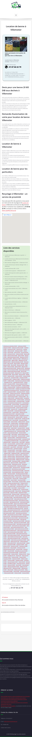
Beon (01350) (17, 363)
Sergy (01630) (13, 547)
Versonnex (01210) (21, 563)
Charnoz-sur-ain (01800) (16, 385)
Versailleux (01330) (12, 563)
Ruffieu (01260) (26, 495)
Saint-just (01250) (7, 525)
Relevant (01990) (14, 492)
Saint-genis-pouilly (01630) (9, 513)
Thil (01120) (18, 555)
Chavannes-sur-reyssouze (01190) (11, 390)
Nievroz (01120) (25, 475)
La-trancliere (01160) (23, 440)
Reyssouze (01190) (24, 494)
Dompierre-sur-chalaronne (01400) (11, 415)
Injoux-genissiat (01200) (13, 432)
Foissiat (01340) (14, 423)
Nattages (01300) (11, 473)
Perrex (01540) (15, 481)
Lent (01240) (26, 447)
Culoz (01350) (10, 410)
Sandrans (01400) (20, 544)
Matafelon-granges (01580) (9, 459)
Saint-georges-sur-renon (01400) (15, 514)
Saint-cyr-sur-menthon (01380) (20, 503)
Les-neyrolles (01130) (8, 448)
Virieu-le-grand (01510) (25, 571)
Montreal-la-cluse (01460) (17, 470)
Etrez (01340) (15, 420)
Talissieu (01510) (22, 554)
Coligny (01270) (11, 398)
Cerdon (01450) (18, 376)
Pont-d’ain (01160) (11, 486)
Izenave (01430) (22, 432)
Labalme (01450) (7, 442)
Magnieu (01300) (26, 451)
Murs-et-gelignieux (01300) (18, 472)
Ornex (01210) (19, 476)
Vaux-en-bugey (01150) (13, 562)
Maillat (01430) (7, 453)
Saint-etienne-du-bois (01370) (14, 510)
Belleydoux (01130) (23, 360)
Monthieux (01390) (25, 467)
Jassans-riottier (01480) (23, 434)
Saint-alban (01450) (8, 497)
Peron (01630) (14, 480)
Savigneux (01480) (23, 546)
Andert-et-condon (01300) (17, 347)
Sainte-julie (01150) (12, 543)
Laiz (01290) (22, 442)
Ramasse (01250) (25, 491)
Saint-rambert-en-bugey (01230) (15, 536)
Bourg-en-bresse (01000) (13, 369)
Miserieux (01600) (7, 464)
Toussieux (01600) (7, 558)
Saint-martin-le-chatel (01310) (9, 530)
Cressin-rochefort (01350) (21, 407)
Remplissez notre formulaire (8, 706)
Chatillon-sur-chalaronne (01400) (23, 388)
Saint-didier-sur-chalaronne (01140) (15, 508)
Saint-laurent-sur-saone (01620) (19, 525)
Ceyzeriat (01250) (15, 377)
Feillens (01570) (21, 421)
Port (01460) (14, 488)
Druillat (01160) (17, 418)
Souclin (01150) (22, 552)
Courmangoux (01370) (8, 406)
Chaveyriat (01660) (12, 391)
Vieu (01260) (18, 565)
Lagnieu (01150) (15, 442)
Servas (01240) (19, 549)
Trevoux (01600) (11, 560)
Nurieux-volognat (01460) (9, 476)
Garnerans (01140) (14, 425)
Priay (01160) (18, 491)
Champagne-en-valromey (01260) (22, 380)
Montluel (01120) (7, 469)
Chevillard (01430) (11, 395)
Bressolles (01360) (7, 374)
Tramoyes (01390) (16, 558)
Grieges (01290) (6, 428)
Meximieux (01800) (16, 461)
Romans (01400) (18, 495)
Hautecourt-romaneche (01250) (23, 429)
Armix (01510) (17, 352)
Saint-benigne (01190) (14, 502)
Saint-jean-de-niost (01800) (13, 519)
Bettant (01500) (6, 365)
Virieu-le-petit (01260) (8, 573)
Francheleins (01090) (23, 423)
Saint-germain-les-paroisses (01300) (19, 516)
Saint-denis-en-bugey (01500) (9, 505)
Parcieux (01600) (22, 478)
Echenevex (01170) (7, 420)
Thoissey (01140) (7, 557)
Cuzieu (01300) (15, 412)
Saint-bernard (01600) (8, 503)
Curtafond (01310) (7, 412)
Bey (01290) (13, 365)
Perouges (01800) (7, 481)
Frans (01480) (6, 425)
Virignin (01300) (17, 573)
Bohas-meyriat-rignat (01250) (9, 368)
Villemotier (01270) (7, 568)
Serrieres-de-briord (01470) (9, 549)
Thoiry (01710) (25, 555)
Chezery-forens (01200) (13, 396)
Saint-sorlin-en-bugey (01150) (14, 538)
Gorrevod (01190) (23, 426)
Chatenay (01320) (11, 387)
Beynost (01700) (20, 365)
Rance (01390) (6, 492)
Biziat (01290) (18, 366)
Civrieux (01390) (22, 396)
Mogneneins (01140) (16, 464)
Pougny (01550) (21, 488)
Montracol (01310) (7, 470)
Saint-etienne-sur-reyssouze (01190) (21, 511)
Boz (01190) (23, 371)
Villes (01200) (10, 569)
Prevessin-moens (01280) (8, 491)
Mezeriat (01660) (25, 461)
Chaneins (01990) (11, 384)
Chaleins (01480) (16, 379)
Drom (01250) (10, 418)
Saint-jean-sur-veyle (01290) (20, 522)
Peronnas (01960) (21, 480)
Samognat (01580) (11, 544)
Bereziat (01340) (24, 363)
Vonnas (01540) (25, 573)
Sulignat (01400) (6, 554)
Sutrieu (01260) (14, 554)
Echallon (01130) (25, 418)
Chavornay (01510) (21, 391)
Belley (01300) (15, 360)
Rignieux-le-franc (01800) (8, 495)
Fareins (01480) (6, 421)
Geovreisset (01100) (7, 426)
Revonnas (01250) (7, 494)
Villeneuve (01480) (16, 568)
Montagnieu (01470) (12, 465)
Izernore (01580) (6, 434)
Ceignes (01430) (11, 376)
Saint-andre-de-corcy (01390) (20, 499)
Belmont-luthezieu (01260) (17, 361)
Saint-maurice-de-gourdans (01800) (15, 532)
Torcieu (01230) (15, 557)
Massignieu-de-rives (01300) (22, 458)
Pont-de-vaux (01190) (21, 486)
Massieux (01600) (11, 458)
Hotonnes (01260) (21, 431)
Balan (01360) (21, 355)
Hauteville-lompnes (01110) (10, 431)
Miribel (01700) (22, 462)
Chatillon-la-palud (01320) (9, 388)
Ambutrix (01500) (7, 347)
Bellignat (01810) (7, 361)
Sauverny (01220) (14, 546)
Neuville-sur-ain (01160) (8, 475)
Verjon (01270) (22, 562)
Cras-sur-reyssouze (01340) (9, 407)
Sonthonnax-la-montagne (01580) (10, 552)
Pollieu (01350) (20, 484)
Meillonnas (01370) (20, 459)
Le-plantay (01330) (22, 445)
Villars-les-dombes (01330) (13, 566)
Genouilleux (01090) (23, 425)
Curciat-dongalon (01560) (19, 410)
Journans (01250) (21, 436)
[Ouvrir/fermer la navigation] (16, 15)
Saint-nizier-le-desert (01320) (14, 535)
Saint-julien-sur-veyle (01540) (23, 524)
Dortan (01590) (19, 417)
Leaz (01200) (13, 447)
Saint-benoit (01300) (24, 502)
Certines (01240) (26, 376)
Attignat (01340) (19, 354)
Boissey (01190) (20, 368)
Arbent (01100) (11, 350)
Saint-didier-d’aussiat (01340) (10, 506)
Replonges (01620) (23, 492)
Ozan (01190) (15, 478)
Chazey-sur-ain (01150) (15, 393)
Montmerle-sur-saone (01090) (18, 469)
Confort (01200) (20, 399)
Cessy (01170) (7, 377)
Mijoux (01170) (6, 462)
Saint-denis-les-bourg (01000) (23, 505)
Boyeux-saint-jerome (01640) (14, 371)
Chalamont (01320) (7, 379)
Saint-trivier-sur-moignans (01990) (18, 539)
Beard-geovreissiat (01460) (13, 357)
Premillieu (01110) (16, 489)
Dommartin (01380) (20, 413)
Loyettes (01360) (11, 451)
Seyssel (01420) (11, 551)
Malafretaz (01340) (15, 453)
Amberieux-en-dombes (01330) (10, 346)
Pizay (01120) (6, 484)
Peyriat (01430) (22, 481)
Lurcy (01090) (19, 451)
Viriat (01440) (16, 571)
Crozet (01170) (14, 409)
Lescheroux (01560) (18, 448)
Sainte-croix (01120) (15, 541)
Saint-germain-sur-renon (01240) (10, 517)
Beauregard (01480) (7, 358)
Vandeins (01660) (19, 560)
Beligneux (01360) (17, 358)
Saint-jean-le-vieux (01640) (18, 521)
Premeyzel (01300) (7, 489)
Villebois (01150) (23, 566)
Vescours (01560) (11, 565)
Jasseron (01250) (6, 436)
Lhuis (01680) (19, 450)
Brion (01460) (15, 374)
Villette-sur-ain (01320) (19, 569)
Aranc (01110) (19, 349)
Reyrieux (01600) (15, 494)
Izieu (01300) (14, 434)
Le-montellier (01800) (12, 445)
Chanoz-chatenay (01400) (21, 384)
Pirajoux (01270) (24, 483)
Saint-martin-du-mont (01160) (21, 528)
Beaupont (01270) (24, 357)
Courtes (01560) (17, 406)
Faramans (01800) (23, 420)
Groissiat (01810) (21, 428)
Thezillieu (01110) (11, 555)
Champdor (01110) (8, 382)
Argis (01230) (10, 352)
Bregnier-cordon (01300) (8, 373)
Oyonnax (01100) (8, 478)
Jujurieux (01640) (11, 437)
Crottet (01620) (6, 409)
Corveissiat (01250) (24, 404)
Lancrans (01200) (11, 443)
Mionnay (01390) (14, 462)
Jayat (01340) (14, 436)
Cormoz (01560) (15, 404)
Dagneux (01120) (23, 412)
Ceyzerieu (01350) (23, 377)
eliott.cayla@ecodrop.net (9, 210)
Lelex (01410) (20, 447)
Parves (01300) (6, 480)
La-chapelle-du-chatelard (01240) (11, 440)
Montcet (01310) (16, 467)
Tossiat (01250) (22, 557)
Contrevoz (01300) (12, 401)
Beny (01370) (10, 363)
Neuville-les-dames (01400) (22, 473)
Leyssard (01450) (11, 450)
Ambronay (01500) (22, 346)
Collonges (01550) (19, 398)
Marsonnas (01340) (20, 456)
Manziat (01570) (11, 454)
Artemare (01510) (11, 354)
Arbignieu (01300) (19, 350)
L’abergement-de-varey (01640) (14, 439)
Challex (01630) (11, 380)
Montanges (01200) (21, 465)
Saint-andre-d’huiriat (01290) (19, 497)
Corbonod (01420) (20, 401)
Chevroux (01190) (20, 395)
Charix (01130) (6, 385)
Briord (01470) (22, 374)
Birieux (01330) (11, 366)
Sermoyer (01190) (21, 547)
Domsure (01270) (11, 417)
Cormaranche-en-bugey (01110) (14, 402)
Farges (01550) (14, 421)
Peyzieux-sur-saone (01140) (14, 483)
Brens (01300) (26, 373)
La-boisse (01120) (26, 439)
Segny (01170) (6, 547)
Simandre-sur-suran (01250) (21, 551)
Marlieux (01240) (11, 456)
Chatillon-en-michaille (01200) (22, 387)
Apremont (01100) (11, 349)
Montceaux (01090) (7, 467)
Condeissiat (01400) (12, 399)
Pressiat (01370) (24, 489)
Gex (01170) (15, 426)
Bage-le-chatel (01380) (12, 355)
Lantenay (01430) (20, 443)
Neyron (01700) (18, 475)
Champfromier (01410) (18, 382)
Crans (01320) (25, 406)
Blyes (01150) (24, 366)
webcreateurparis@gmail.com (10, 721)
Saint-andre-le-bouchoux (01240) (10, 500)
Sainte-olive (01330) (21, 543)
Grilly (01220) (14, 428)
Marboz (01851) (18, 454)
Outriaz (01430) (26, 476)
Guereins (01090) (11, 429)
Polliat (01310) (13, 484)
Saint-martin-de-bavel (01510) (17, 527)
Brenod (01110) (18, 373)
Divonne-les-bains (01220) (9, 413)
